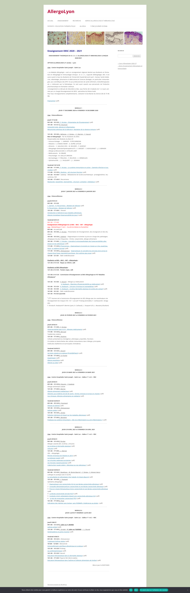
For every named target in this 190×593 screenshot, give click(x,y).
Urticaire (50, 448)
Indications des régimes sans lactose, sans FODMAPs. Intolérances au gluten (73, 503)
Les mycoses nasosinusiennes (57, 463)
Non (136, 590)
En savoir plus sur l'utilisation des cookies (153, 590)
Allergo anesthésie (54, 360)
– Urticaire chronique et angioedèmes (77, 286)
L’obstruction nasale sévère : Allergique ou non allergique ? (67, 465)
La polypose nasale (54, 458)
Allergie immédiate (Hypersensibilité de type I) (63, 215)
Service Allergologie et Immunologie (100, 21)
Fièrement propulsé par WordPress (57, 584)
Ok (131, 590)
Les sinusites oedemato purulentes (59, 460)
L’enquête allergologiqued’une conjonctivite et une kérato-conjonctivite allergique (76, 486)
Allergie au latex (53, 363)
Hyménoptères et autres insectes (58, 532)
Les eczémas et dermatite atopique (59, 446)
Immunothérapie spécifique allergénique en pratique (65, 546)
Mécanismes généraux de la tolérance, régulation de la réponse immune (72, 129)
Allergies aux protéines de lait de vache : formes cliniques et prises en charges (74, 394)
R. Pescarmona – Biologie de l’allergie (60, 208)
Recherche (77, 21)
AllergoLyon (61, 11)
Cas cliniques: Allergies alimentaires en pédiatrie (64, 396)
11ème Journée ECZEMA (98, 26)
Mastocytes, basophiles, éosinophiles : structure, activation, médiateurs (71, 182)
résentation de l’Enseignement (74, 122)
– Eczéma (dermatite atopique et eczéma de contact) (81, 289)
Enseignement (63, 21)
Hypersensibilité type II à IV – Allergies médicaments (65, 329)
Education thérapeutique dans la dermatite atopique (65, 556)
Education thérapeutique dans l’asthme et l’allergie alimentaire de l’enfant (72, 560)
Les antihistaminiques (55, 551)
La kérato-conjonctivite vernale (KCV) (61, 494)
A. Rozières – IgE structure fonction (70, 172)
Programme (51, 101)
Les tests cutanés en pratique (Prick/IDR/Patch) (63, 353)
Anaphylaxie (52, 358)
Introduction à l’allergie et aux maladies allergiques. (65, 213)
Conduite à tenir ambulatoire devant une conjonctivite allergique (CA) (72, 496)
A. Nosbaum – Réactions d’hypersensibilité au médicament (80, 284)
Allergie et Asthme (54, 406)
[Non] (188, 590)
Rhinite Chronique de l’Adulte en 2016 (60, 456)
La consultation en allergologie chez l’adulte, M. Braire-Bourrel (68, 477)
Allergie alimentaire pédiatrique (58, 391)
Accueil (50, 21)
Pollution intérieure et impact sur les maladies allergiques (67, 415)
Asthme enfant (52, 527)
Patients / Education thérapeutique (61, 26)
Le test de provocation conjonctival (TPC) (63, 498)
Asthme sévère (52, 410)
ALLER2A (83, 26)
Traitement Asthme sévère (56, 541)
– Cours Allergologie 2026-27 (127, 63)
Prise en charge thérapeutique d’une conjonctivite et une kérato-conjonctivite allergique (78, 489)
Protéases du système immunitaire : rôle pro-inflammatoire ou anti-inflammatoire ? (75, 420)
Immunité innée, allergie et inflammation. (61, 127)
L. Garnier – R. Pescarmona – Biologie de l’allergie (64, 206)
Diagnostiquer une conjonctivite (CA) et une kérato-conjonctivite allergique (74, 484)
